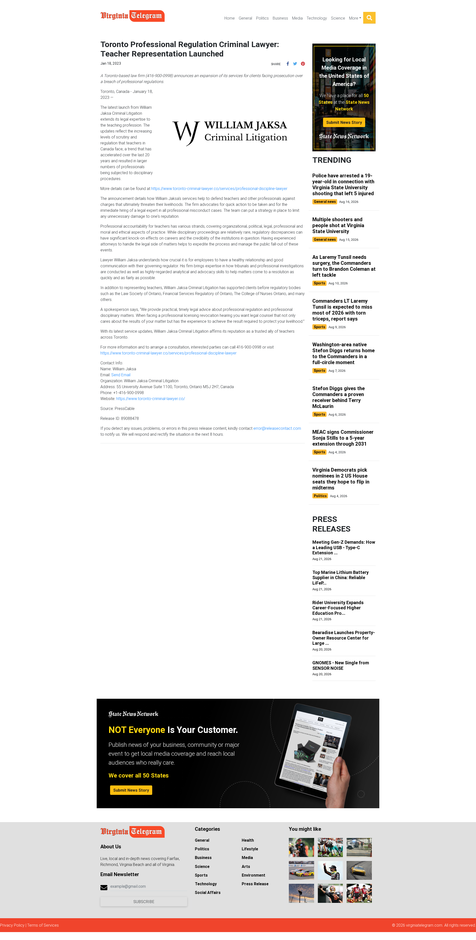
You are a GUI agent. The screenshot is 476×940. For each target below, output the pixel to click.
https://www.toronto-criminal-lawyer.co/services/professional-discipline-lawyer (219, 188)
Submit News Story (344, 122)
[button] (288, 63)
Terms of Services (43, 925)
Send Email (120, 374)
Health (248, 840)
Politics (262, 18)
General (245, 18)
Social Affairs (208, 892)
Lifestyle (250, 848)
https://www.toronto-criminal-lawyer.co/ (150, 398)
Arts (246, 866)
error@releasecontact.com (277, 428)
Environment (253, 875)
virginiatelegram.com (424, 925)
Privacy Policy (12, 925)
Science (338, 18)
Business (280, 18)
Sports (201, 875)
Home (229, 18)
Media (297, 18)
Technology (317, 18)
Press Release (255, 883)
